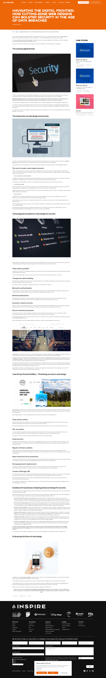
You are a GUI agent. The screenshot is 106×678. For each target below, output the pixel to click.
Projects (61, 2)
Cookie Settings (30, 671)
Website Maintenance (49, 625)
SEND (90, 666)
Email (15, 660)
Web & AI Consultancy (49, 631)
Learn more (38, 669)
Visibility (47, 2)
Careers (30, 631)
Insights (67, 2)
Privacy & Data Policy (66, 623)
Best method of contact (17, 657)
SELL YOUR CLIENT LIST (83, 2)
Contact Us (80, 623)
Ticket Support (48, 633)
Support (23, 2)
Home (13, 31)
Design (30, 2)
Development (38, 2)
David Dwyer (17, 24)
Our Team (31, 623)
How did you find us (16, 652)
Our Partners (31, 625)
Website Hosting (48, 627)
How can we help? (49, 646)
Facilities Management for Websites (52, 629)
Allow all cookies (41, 672)
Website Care (48, 623)
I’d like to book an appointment (20, 659)
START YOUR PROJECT (95, 2)
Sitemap (23, 671)
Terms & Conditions (66, 625)
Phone (15, 662)
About (54, 2)
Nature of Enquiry (15, 646)
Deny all (53, 672)
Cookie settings (64, 672)
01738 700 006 (81, 625)
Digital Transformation (16, 631)
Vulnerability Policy (66, 629)
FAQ (30, 627)
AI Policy (63, 627)
